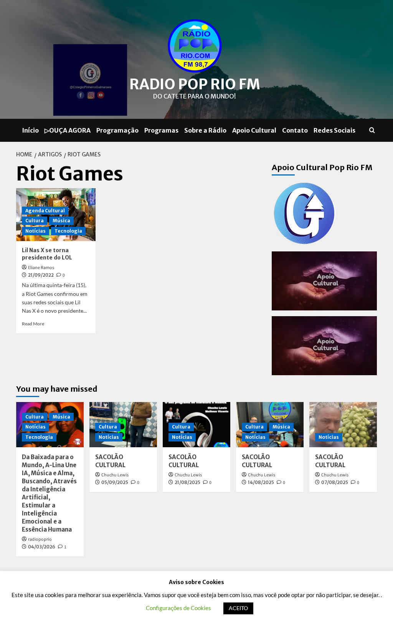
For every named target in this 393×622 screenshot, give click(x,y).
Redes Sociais (334, 130)
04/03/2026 (41, 547)
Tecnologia (68, 231)
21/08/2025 (187, 482)
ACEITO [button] (238, 608)
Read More (33, 324)
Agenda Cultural (45, 210)
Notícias (35, 231)
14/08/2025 (261, 482)
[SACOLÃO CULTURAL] (343, 424)
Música (61, 220)
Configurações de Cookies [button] (178, 607)
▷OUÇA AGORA (68, 130)
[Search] (372, 130)
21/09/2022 (41, 275)
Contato (295, 130)
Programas (161, 130)
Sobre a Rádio (205, 130)
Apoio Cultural (254, 130)
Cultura (34, 220)
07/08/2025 (334, 482)
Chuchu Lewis (115, 475)
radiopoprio (40, 539)
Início (30, 130)
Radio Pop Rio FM (194, 84)
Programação (117, 130)
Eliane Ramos (41, 267)
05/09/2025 (114, 482)
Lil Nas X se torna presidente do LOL (47, 254)
